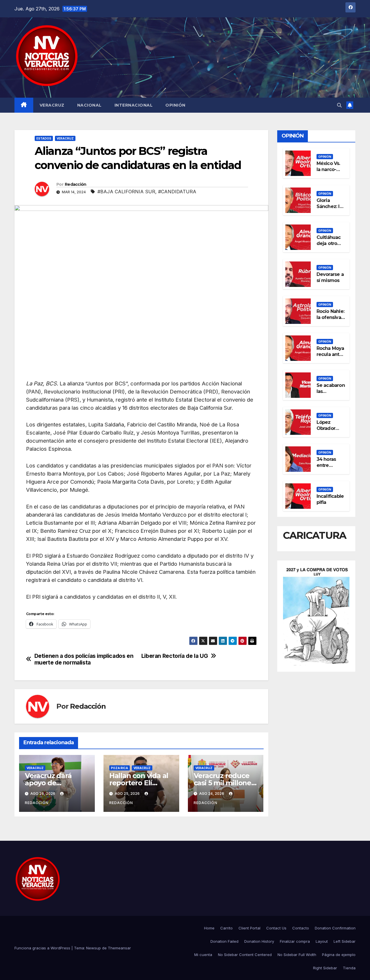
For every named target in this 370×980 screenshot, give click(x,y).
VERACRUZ (52, 105)
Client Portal (249, 928)
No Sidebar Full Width (297, 954)
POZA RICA (119, 768)
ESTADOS (43, 138)
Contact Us (276, 928)
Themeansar (119, 948)
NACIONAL (89, 105)
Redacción (75, 184)
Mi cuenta (203, 954)
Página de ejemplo (339, 954)
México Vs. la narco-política (328, 169)
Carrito (226, 928)
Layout (322, 941)
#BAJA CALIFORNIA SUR (126, 191)
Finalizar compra (295, 941)
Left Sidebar (345, 941)
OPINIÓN (175, 105)
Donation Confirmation (335, 928)
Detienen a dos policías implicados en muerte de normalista (84, 659)
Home (209, 928)
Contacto (300, 928)
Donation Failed (224, 941)
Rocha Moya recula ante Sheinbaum (330, 354)
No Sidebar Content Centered (245, 954)
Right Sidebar (325, 968)
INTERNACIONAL (133, 105)
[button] (339, 105)
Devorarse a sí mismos (330, 277)
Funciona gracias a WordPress (42, 948)
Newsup (93, 948)
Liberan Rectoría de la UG (174, 656)
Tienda (349, 968)
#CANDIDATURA (177, 191)
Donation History (259, 941)
